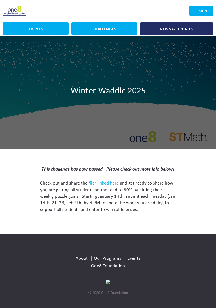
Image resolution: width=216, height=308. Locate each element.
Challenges (104, 28)
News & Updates (176, 28)
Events (36, 28)
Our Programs (108, 258)
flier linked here (104, 183)
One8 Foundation (108, 265)
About (82, 258)
